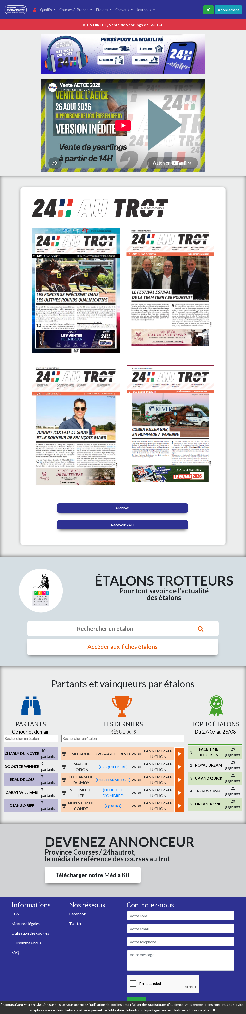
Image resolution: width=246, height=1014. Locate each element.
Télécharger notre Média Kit (92, 874)
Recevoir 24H (122, 524)
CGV (16, 914)
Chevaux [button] (122, 9)
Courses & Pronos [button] (74, 9)
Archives (122, 508)
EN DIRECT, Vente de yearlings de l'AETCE (125, 24)
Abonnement (228, 9)
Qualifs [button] (46, 9)
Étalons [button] (102, 9)
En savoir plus (199, 1010)
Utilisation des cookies (30, 933)
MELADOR (81, 753)
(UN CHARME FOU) (113, 779)
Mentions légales (26, 923)
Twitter (75, 923)
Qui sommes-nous (26, 942)
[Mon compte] (34, 9)
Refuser (180, 1010)
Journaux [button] (144, 9)
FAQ (15, 952)
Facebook (77, 914)
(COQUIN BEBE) (113, 766)
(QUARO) (113, 805)
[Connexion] (209, 9)
